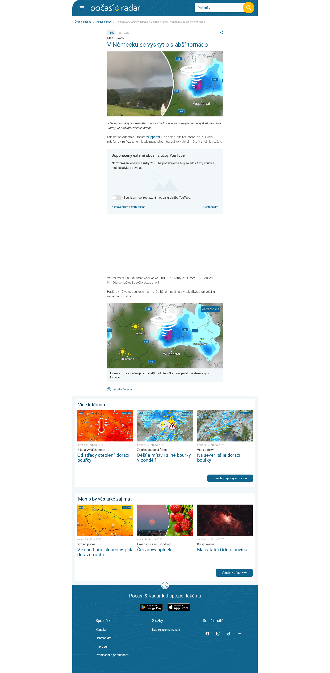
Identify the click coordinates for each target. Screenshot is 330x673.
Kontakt (101, 630)
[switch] (117, 197)
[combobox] (222, 7)
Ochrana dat (210, 206)
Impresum (102, 646)
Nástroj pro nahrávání (166, 630)
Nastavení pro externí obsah (128, 206)
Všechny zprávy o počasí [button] (230, 478)
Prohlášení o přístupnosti (112, 655)
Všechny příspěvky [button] (234, 573)
